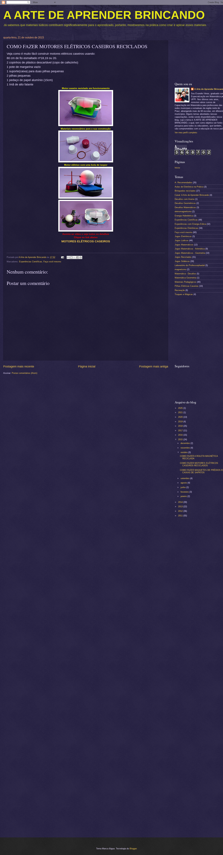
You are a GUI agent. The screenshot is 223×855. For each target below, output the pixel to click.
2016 (180, 435)
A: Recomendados (183, 182)
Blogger (133, 848)
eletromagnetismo (183, 211)
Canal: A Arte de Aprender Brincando (192, 195)
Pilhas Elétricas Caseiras (187, 286)
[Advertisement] (199, 571)
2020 (180, 417)
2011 (180, 515)
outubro (184, 452)
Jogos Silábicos (182, 261)
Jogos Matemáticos (184, 244)
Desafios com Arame (184, 199)
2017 (180, 430)
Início (177, 167)
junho (183, 487)
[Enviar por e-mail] (68, 257)
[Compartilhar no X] (74, 257)
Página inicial (86, 366)
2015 (180, 439)
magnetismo (180, 269)
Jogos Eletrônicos (183, 236)
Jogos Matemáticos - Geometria (190, 253)
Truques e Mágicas (184, 294)
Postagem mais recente (18, 366)
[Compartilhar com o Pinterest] (80, 257)
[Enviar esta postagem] (62, 257)
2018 (180, 426)
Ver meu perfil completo (186, 132)
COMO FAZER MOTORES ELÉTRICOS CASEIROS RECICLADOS (199, 464)
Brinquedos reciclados (185, 191)
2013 (180, 506)
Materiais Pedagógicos (185, 282)
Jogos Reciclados (183, 257)
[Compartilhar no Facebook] (77, 257)
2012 (180, 511)
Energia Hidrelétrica (184, 215)
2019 (180, 421)
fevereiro (185, 492)
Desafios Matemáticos (185, 207)
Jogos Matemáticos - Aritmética (190, 249)
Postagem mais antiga (153, 366)
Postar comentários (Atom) (24, 373)
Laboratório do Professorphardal (190, 265)
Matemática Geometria (185, 277)
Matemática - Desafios (185, 273)
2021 (180, 412)
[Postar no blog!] (71, 257)
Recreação (180, 290)
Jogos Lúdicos (181, 240)
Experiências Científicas (30, 261)
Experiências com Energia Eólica (190, 224)
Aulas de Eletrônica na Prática (189, 187)
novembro (186, 448)
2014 (180, 502)
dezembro (186, 443)
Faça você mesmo (52, 261)
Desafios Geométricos (185, 203)
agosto (184, 483)
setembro (185, 478)
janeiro (184, 496)
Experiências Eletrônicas (186, 228)
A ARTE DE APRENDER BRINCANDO (104, 15)
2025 (180, 408)
